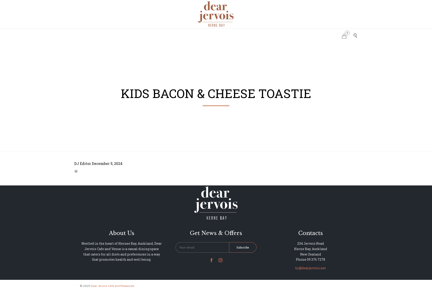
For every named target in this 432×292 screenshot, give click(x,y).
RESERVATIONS (182, 35)
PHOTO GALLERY (229, 35)
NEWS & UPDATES (263, 35)
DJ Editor (82, 163)
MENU (205, 35)
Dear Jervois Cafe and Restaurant (112, 285)
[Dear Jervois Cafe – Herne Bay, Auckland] (216, 13)
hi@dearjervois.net (310, 268)
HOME (160, 35)
